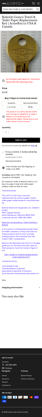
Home (4, 375)
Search (5, 382)
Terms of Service (27, 379)
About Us (5, 379)
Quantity (6, 127)
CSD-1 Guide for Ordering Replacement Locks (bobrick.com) (21, 255)
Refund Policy (26, 375)
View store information (13, 161)
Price (4, 88)
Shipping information (12, 287)
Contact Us (6, 385)
